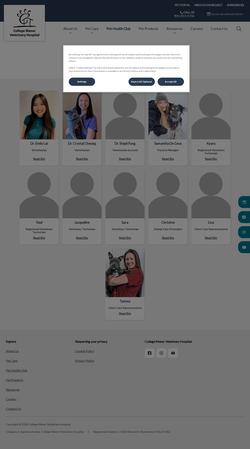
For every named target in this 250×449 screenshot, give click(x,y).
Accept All (171, 81)
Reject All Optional (141, 81)
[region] (126, 68)
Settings (82, 81)
